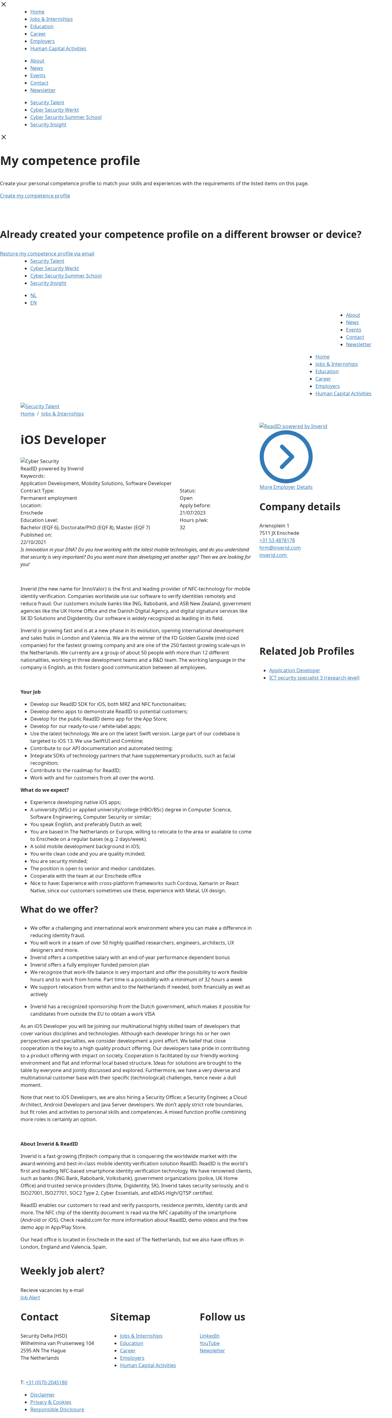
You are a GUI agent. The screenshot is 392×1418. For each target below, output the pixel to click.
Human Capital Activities (58, 48)
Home (37, 11)
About (37, 60)
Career (38, 33)
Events (38, 75)
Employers (42, 41)
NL (33, 295)
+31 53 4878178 (277, 540)
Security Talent (47, 102)
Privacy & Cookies (50, 1402)
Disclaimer (42, 1394)
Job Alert (30, 1297)
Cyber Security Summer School (66, 117)
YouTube (210, 1343)
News (36, 68)
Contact (39, 82)
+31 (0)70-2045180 (46, 1382)
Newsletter (43, 90)
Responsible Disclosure (57, 1409)
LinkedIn (210, 1335)
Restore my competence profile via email (47, 253)
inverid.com (273, 555)
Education (42, 26)
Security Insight (48, 124)
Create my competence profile (35, 195)
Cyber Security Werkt (54, 109)
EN (33, 302)
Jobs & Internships (51, 19)
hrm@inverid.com (280, 547)
